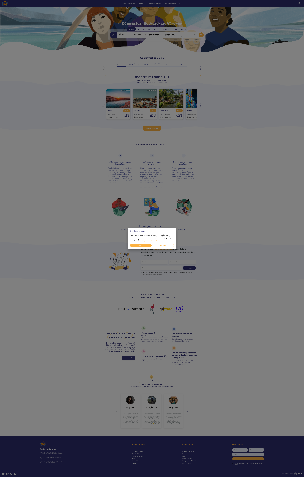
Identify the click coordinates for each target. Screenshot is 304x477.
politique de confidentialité (149, 241)
